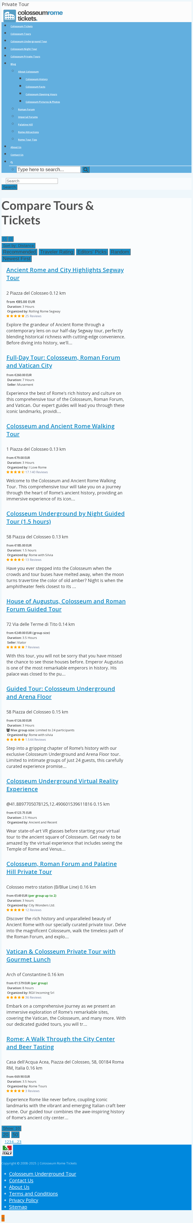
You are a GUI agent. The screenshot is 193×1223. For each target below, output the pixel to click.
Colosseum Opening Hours (41, 94)
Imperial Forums (28, 117)
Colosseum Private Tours (25, 56)
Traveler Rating (56, 251)
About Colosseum (28, 71)
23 (19, 1141)
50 (15, 1134)
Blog (13, 64)
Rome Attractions (28, 132)
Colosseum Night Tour (24, 49)
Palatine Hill (25, 124)
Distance (18, 245)
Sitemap (18, 1207)
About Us (16, 147)
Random (120, 251)
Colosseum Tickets (22, 26)
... (15, 1141)
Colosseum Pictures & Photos (43, 102)
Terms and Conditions (33, 1193)
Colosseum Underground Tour (29, 41)
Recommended (19, 251)
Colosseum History (37, 79)
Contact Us (17, 154)
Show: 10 (11, 1128)
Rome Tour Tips (27, 139)
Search (9, 187)
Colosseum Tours (21, 34)
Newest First (16, 258)
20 (5, 1134)
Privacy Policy (23, 1200)
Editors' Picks (91, 251)
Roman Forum (26, 109)
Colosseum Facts (35, 86)
